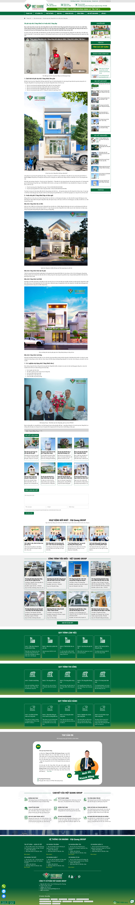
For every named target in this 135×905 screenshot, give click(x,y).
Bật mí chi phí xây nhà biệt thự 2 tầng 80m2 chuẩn (81, 452)
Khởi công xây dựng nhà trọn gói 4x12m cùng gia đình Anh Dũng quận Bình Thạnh (99, 544)
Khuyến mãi (95, 1)
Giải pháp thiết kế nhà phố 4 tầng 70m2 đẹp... (104, 181)
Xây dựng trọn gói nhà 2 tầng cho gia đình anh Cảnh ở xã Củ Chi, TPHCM (56, 579)
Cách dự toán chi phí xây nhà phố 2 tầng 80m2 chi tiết (30, 478)
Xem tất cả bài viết (67, 623)
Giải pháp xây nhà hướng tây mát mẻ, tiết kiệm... (104, 154)
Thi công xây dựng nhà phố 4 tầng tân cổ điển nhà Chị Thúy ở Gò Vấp (100, 579)
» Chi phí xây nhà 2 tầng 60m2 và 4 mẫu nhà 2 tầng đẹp (54, 18)
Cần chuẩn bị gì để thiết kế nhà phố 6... (104, 174)
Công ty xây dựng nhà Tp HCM (45, 903)
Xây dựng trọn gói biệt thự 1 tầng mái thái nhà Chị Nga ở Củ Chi (77, 609)
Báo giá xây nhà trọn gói (104, 83)
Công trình (80, 13)
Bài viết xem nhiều (93, 13)
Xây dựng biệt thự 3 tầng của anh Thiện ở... (104, 113)
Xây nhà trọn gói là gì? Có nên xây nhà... (104, 160)
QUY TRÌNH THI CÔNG (67, 667)
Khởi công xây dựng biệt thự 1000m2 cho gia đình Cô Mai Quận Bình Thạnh (77, 544)
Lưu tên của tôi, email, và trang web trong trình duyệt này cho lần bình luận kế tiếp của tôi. (43, 510)
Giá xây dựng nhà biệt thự (78, 901)
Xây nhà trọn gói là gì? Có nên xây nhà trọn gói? (30, 452)
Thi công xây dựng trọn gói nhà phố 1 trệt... (104, 98)
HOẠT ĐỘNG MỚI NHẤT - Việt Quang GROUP (67, 520)
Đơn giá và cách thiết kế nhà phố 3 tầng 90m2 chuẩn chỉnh (48, 453)
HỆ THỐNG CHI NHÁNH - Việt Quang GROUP (67, 839)
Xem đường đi (27, 854)
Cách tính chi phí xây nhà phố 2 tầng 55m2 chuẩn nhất (65, 477)
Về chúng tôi (39, 13)
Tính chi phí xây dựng (86, 1)
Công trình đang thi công (4, 902)
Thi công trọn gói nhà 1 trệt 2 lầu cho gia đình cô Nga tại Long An (77, 579)
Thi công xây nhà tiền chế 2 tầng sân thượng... (104, 105)
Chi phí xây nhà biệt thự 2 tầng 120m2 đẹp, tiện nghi (47, 477)
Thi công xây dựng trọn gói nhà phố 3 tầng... (104, 127)
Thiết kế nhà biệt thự (63, 899)
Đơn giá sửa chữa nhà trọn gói (45, 901)
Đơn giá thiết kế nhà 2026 (44, 899)
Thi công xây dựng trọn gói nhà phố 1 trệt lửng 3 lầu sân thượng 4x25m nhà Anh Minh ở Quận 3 (34, 610)
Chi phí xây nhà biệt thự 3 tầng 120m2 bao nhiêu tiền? (81, 477)
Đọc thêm (49, 771)
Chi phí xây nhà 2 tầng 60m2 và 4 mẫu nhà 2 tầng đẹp (40, 23)
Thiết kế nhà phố (72, 899)
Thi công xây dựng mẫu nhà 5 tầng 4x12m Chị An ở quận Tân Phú (33, 579)
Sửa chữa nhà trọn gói (88, 901)
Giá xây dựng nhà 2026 (67, 901)
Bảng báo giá (69, 13)
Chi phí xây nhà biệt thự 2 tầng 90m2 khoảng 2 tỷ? (64, 452)
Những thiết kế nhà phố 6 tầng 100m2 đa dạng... (104, 167)
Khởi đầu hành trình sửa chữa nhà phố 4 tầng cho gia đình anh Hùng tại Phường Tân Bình (34, 544)
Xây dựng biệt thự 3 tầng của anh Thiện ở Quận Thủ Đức (55, 609)
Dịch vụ (59, 13)
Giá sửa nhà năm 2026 (57, 901)
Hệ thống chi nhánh (75, 1)
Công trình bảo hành (12, 902)
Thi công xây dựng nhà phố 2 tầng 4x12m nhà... (104, 91)
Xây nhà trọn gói (54, 899)
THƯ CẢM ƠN (67, 735)
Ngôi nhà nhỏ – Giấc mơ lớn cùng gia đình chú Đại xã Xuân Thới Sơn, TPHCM (55, 544)
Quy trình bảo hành (67, 701)
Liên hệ (103, 13)
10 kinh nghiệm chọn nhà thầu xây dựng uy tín (104, 139)
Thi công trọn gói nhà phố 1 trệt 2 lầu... (104, 120)
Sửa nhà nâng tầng (56, 903)
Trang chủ (29, 13)
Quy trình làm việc (67, 632)
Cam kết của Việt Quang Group (67, 793)
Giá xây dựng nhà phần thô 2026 (82, 899)
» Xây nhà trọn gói (36, 18)
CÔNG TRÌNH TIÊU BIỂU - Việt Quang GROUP (67, 558)
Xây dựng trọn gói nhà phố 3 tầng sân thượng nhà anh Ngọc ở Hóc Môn (100, 609)
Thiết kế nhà (50, 13)
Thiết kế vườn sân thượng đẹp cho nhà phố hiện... (104, 146)
